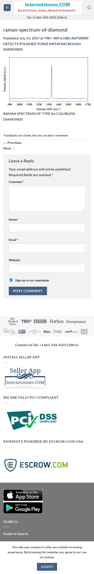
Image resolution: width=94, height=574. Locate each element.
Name (14, 219)
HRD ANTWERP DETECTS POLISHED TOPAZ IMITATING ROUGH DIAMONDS (46, 43)
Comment (16, 182)
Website (14, 260)
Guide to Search (15, 533)
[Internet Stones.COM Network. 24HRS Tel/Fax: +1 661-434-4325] (48, 8)
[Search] (89, 7)
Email (13, 240)
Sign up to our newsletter (32, 280)
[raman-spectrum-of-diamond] (47, 84)
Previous (12, 142)
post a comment (57, 135)
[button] (7, 7)
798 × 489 (51, 38)
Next (9, 148)
